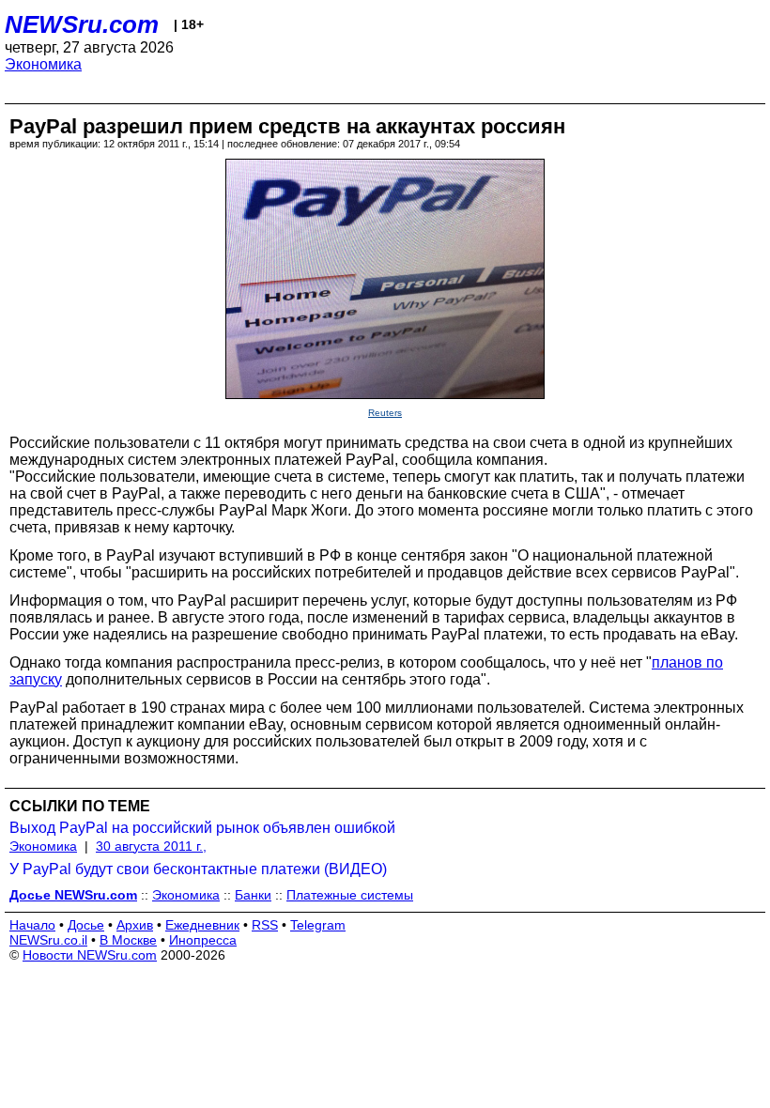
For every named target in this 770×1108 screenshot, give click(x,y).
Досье (86, 924)
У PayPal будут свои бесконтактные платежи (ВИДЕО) (198, 869)
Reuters (385, 413)
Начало (32, 924)
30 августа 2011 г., (151, 846)
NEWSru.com (82, 24)
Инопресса (203, 939)
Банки (253, 894)
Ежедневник (202, 924)
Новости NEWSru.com (90, 954)
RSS (265, 924)
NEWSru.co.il (48, 939)
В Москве (128, 939)
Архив (134, 924)
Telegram (318, 924)
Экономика (43, 64)
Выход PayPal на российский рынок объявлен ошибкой (202, 828)
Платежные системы (349, 894)
